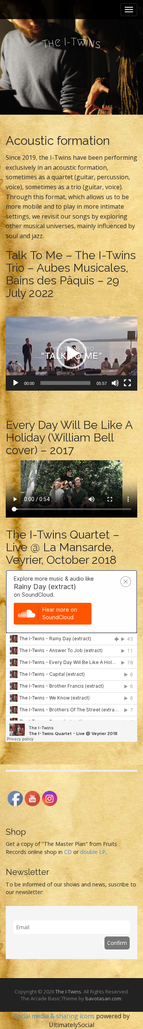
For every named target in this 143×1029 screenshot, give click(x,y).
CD (68, 851)
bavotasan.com (103, 998)
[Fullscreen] (127, 383)
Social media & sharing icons (55, 1016)
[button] (71, 353)
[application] (71, 353)
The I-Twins (68, 991)
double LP (93, 851)
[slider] (65, 383)
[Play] (15, 383)
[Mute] (115, 383)
